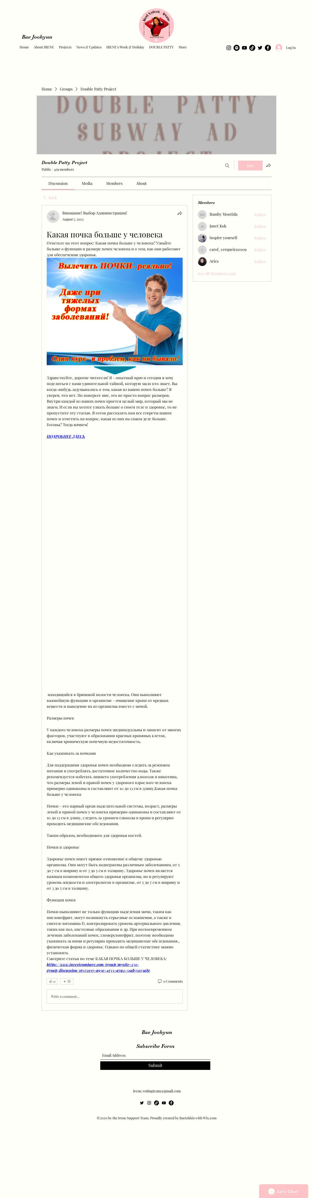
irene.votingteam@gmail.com (157, 1090)
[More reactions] (66, 981)
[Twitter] (260, 48)
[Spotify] (237, 48)
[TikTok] (252, 48)
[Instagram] (229, 48)
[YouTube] (244, 48)
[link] (58, 183)
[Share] (180, 213)
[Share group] (268, 165)
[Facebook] (268, 48)
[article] (115, 607)
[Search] (227, 165)
